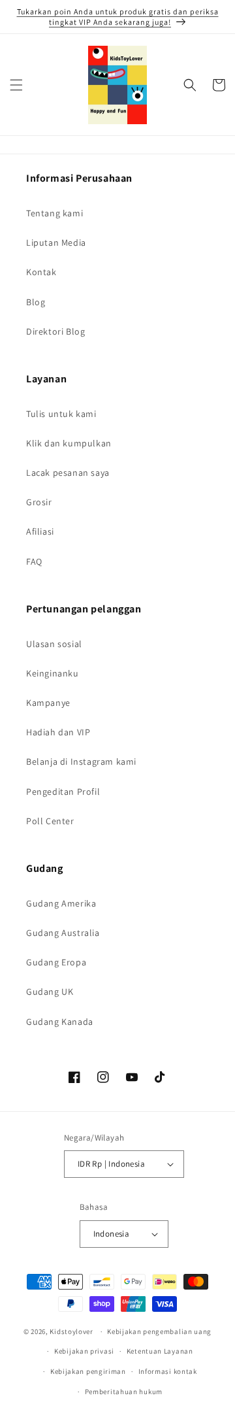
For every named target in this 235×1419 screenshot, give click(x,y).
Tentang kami (54, 213)
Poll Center (50, 821)
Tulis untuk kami (61, 414)
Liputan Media (56, 242)
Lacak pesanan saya (68, 472)
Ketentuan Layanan (160, 1351)
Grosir (39, 502)
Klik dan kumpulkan (69, 443)
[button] (16, 85)
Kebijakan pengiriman (88, 1371)
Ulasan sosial (54, 644)
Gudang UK (49, 991)
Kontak (41, 272)
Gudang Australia (63, 933)
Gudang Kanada (59, 1021)
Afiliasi (40, 531)
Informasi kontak (167, 1371)
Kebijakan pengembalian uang (159, 1331)
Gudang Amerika (61, 903)
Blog (35, 302)
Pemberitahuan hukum (124, 1391)
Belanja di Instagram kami (81, 761)
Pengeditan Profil (63, 791)
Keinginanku (52, 673)
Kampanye (48, 703)
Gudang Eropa (56, 962)
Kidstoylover (71, 1331)
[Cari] (190, 85)
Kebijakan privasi (84, 1351)
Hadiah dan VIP (58, 732)
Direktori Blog (55, 331)
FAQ (34, 561)
